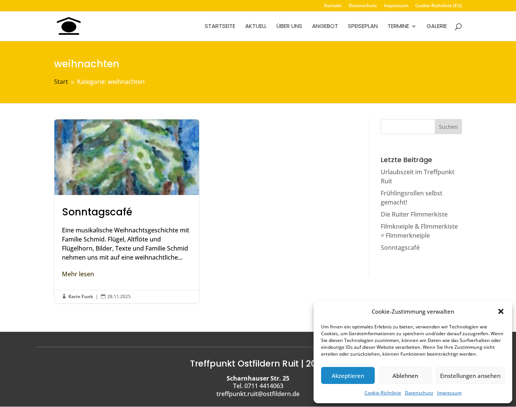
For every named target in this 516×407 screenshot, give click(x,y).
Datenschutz (419, 393)
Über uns (289, 26)
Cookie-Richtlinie (383, 393)
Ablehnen (405, 375)
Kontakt (333, 6)
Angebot (325, 26)
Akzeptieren (348, 375)
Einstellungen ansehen (470, 375)
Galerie (436, 26)
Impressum (449, 393)
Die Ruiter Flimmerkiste (414, 214)
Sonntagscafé (126, 211)
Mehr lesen (78, 274)
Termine (398, 26)
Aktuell (256, 26)
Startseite (220, 26)
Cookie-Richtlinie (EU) (438, 6)
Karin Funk (80, 296)
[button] (501, 311)
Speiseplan (363, 26)
